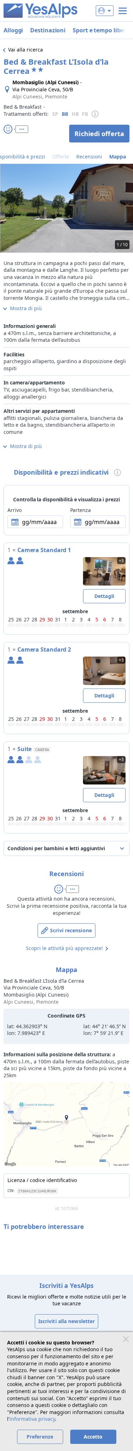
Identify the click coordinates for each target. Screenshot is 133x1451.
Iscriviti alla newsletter (66, 1321)
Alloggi (13, 30)
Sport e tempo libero (101, 30)
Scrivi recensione (71, 930)
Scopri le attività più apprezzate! (64, 948)
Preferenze (40, 1436)
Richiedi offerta (99, 133)
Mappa (117, 156)
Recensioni (89, 156)
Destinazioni (48, 30)
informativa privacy (32, 1418)
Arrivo (14, 510)
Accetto (93, 1436)
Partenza (80, 510)
